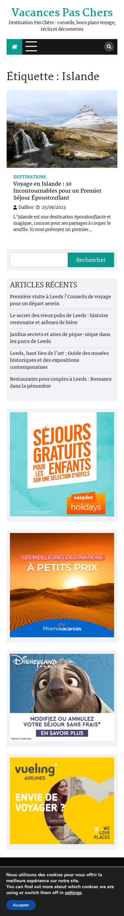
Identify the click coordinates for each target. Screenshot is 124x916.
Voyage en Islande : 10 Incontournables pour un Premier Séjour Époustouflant (57, 191)
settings (73, 893)
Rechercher (91, 260)
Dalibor (26, 207)
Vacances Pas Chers (62, 13)
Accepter (21, 905)
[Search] (109, 47)
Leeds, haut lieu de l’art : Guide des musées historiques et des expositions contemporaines (59, 360)
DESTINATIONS (29, 176)
